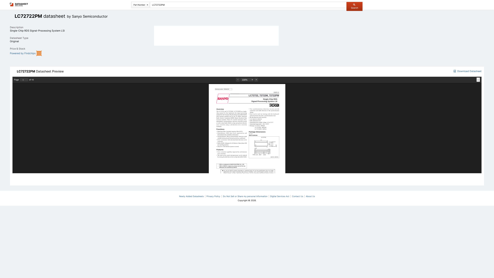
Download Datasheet (469, 71)
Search (354, 8)
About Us (310, 196)
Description (16, 27)
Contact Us (297, 196)
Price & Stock (17, 48)
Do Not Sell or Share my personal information (245, 196)
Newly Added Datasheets (191, 196)
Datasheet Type (19, 38)
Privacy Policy (213, 196)
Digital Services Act (279, 196)
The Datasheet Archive (19, 4)
